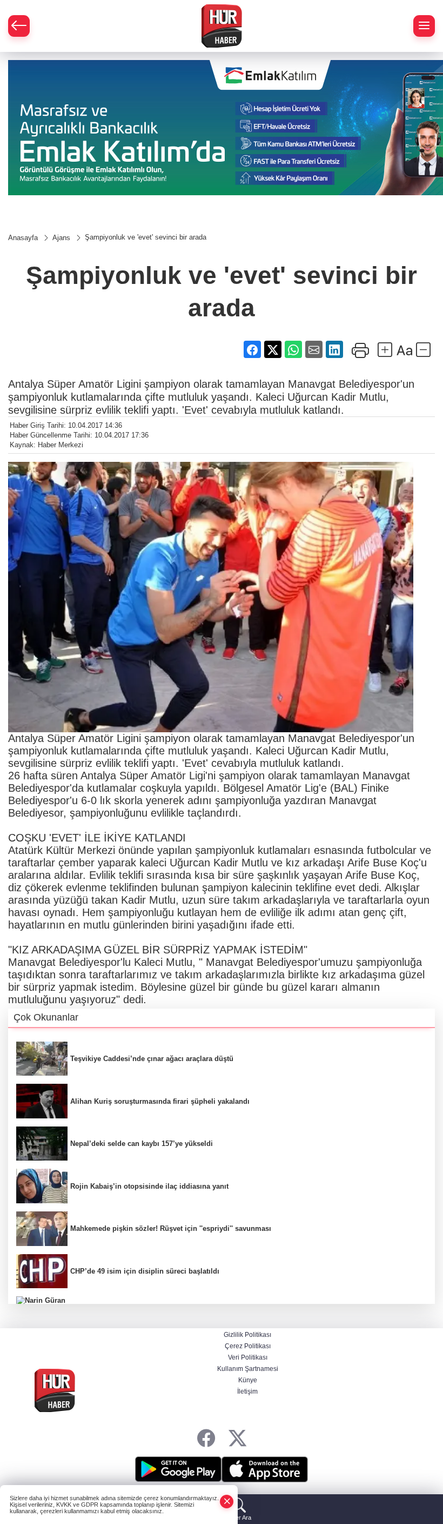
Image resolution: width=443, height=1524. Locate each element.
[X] (237, 1438)
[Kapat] (226, 1501)
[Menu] (424, 26)
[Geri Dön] (19, 26)
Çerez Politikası (248, 1346)
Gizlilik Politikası (247, 1335)
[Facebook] (206, 1438)
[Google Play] (178, 1469)
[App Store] (265, 1469)
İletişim (247, 1391)
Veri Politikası (247, 1357)
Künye (247, 1380)
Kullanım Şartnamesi (247, 1369)
